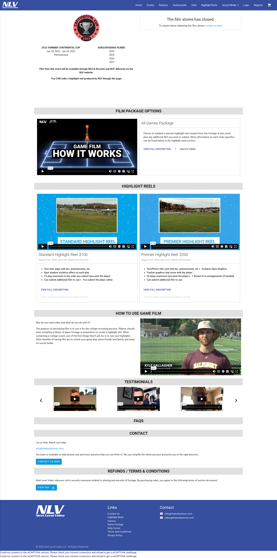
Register (258, 5)
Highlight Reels (209, 5)
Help (193, 5)
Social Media (231, 5)
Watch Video (188, 149)
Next (236, 400)
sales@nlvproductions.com (179, 517)
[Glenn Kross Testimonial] (75, 399)
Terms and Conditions (119, 531)
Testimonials (180, 5)
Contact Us (114, 513)
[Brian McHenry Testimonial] (138, 399)
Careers (112, 521)
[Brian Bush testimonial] (202, 399)
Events (150, 5)
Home (138, 5)
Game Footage (115, 524)
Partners (163, 5)
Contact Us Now (49, 461)
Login (246, 5)
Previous (40, 400)
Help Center (114, 528)
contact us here (213, 25)
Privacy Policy (115, 535)
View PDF (46, 488)
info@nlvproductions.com (49, 448)
